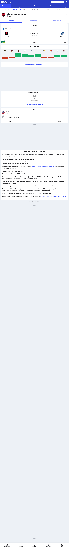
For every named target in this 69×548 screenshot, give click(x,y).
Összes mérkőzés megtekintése (33, 64)
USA (11, 9)
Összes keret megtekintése (33, 104)
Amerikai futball (5, 9)
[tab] (11, 20)
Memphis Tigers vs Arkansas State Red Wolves (43, 166)
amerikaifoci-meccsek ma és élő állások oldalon (53, 196)
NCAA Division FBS (17, 9)
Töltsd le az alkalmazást (57, 2)
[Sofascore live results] (7, 2)
